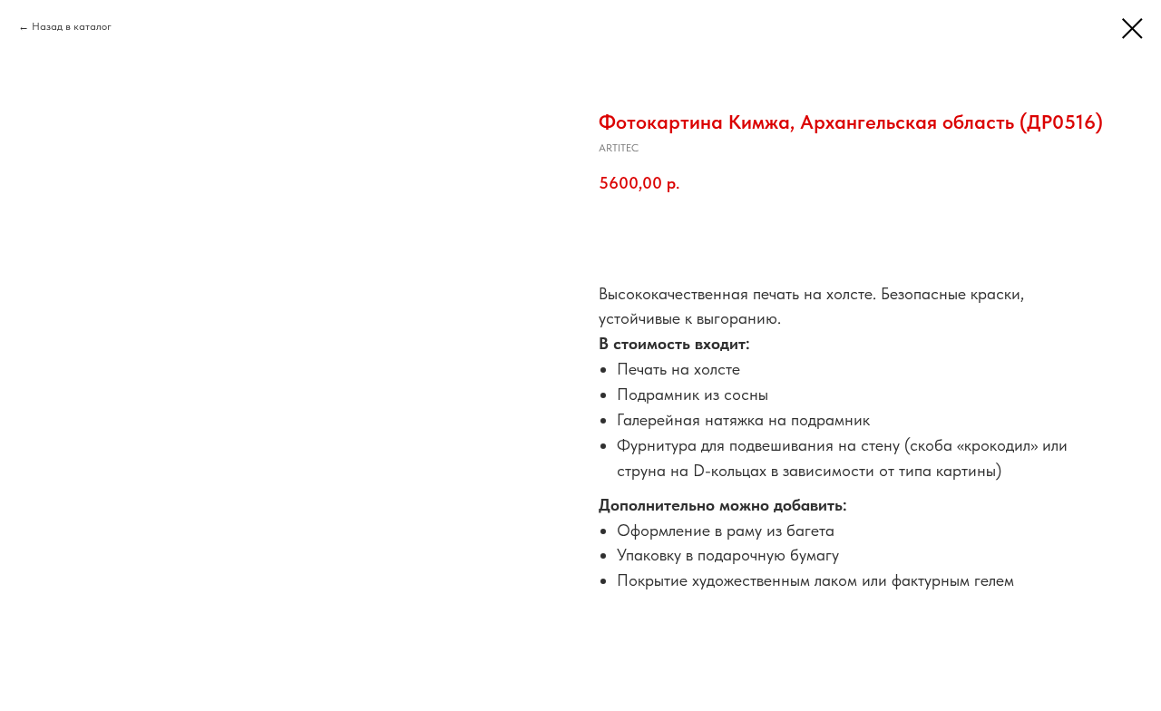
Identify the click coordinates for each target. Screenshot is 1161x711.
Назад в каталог (72, 26)
